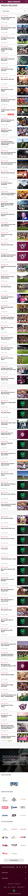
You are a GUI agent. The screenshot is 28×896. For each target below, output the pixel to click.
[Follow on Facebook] (20, 867)
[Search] (26, 2)
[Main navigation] (2, 2)
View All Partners (14, 860)
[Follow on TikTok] (17, 867)
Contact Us (13, 887)
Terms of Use (10, 883)
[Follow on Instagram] (25, 867)
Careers (5, 887)
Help (9, 887)
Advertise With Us (20, 887)
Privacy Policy (17, 883)
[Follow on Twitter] (22, 867)
